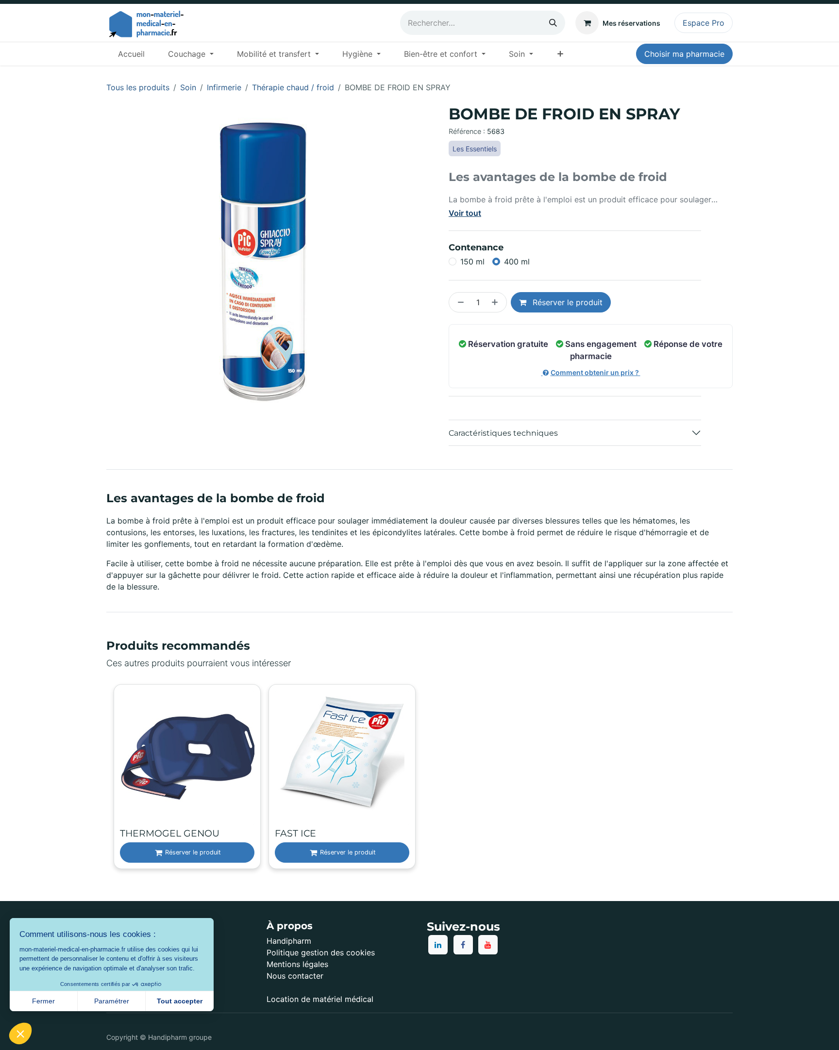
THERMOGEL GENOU (169, 833)
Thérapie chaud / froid (293, 87)
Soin (188, 87)
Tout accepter (179, 1001)
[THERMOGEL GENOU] (187, 757)
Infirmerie (224, 87)
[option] (419, 777)
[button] (20, 1033)
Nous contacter (295, 976)
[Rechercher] (553, 23)
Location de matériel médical (320, 999)
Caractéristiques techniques (503, 433)
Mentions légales (297, 964)
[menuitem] (131, 54)
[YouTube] (488, 944)
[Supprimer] (459, 302)
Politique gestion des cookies (321, 952)
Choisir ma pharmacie (684, 54)
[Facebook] (463, 944)
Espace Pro (703, 23)
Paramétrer (111, 1001)
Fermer (43, 1001)
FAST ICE (295, 833)
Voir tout (465, 213)
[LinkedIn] (438, 944)
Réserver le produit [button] (566, 302)
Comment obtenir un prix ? (595, 372)
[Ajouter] (496, 302)
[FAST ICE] (342, 757)
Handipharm (289, 941)
